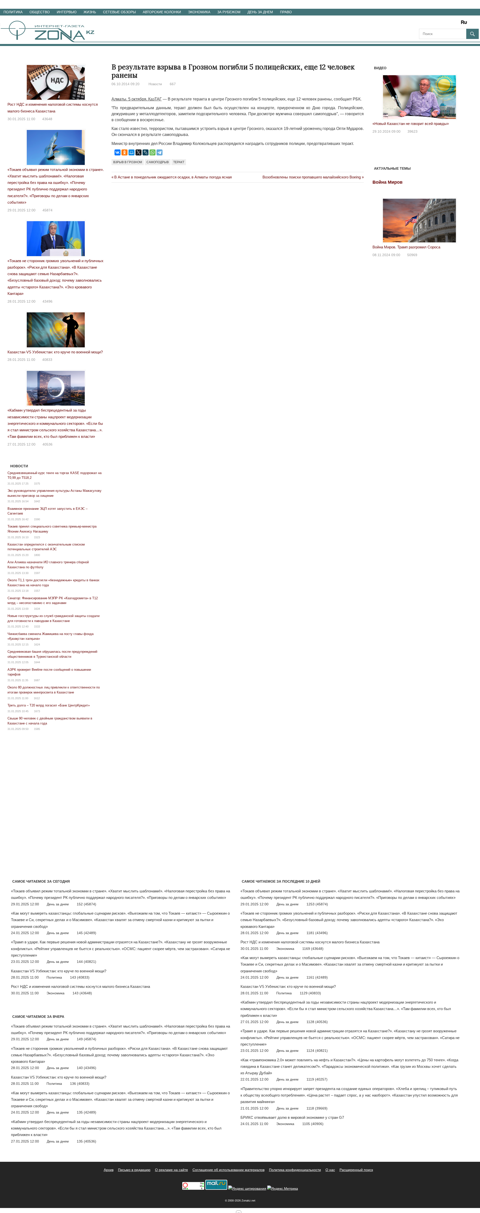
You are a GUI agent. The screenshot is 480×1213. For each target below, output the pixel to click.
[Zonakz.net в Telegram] (443, 24)
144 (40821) (86, 962)
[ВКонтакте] (117, 152)
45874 (47, 210)
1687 (37, 680)
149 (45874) (86, 1039)
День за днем (260, 12)
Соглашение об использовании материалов (228, 1170)
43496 (47, 301)
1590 (37, 519)
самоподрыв (157, 162)
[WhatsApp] (153, 152)
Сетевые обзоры (119, 12)
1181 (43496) (317, 933)
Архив (109, 1170)
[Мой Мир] (131, 152)
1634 (37, 608)
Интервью (66, 12)
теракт (178, 162)
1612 (37, 698)
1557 (37, 590)
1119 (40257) (317, 1079)
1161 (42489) (317, 977)
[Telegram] (159, 152)
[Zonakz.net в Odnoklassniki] (450, 24)
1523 (37, 537)
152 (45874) (86, 904)
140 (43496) (86, 1068)
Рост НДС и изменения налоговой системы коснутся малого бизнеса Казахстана (80, 986)
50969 (412, 255)
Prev (379, 96)
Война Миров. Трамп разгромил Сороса (406, 247)
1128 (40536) (317, 1022)
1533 (37, 626)
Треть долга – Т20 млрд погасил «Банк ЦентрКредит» (49, 705)
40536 (47, 444)
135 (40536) (86, 1141)
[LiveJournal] (145, 152)
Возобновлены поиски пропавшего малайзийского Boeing (311, 177)
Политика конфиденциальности (295, 1170)
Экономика (199, 12)
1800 (37, 555)
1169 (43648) (313, 949)
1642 (37, 501)
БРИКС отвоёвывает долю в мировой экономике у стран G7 (292, 1117)
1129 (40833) (310, 993)
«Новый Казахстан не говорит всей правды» (410, 123)
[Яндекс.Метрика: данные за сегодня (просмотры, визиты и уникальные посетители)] (282, 1189)
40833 (47, 360)
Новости (155, 84)
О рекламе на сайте (171, 1170)
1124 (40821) (317, 1051)
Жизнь (90, 12)
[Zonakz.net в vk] (457, 24)
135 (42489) (86, 1112)
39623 (413, 131)
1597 (37, 573)
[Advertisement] (203, 208)
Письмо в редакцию (134, 1170)
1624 (37, 644)
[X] (139, 152)
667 (173, 84)
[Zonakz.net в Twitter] (422, 24)
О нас (330, 1170)
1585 (37, 728)
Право (286, 12)
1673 (37, 711)
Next (460, 96)
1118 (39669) (317, 1108)
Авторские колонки (162, 12)
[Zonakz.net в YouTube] (436, 24)
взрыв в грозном (127, 162)
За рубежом (228, 12)
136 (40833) (80, 1084)
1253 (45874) (317, 904)
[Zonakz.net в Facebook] (429, 24)
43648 (47, 119)
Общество (40, 12)
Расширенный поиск (356, 1170)
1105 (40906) (313, 1124)
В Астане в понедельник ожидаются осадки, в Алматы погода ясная (173, 177)
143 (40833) (80, 977)
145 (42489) (86, 933)
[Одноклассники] (125, 152)
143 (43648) (82, 993)
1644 (37, 662)
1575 (37, 483)
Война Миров (387, 182)
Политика (13, 12)
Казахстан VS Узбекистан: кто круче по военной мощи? (55, 352)
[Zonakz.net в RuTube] (465, 24)
